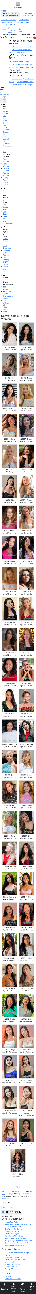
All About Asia (9, 1262)
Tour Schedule (24, 20)
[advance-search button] (21, 14)
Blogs (29, 85)
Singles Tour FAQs (11, 1222)
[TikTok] (20, 1211)
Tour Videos (17, 79)
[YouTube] (13, 1211)
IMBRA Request (24, 67)
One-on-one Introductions (22, 50)
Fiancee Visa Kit (6, 269)
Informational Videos (25, 82)
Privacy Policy (9, 1276)
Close (30, 37)
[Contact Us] (8, 1207)
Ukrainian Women (10, 35)
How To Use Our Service (13, 1229)
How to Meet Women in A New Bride (18, 1224)
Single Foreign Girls (12, 1231)
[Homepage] (13, 30)
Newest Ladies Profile (9, 22)
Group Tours (17, 47)
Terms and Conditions (13, 1279)
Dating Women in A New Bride (15, 1238)
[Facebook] (3, 1211)
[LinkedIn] (16, 1211)
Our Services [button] (11, 20)
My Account (29, 29)
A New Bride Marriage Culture (15, 1260)
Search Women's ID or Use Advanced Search (10, 14)
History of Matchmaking (13, 1269)
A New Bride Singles (12, 1234)
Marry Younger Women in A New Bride (19, 1240)
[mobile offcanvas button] (4, 30)
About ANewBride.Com (13, 1227)
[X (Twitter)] (6, 1211)
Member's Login (7, 24)
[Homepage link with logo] (18, 1186)
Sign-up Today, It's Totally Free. (28, 14)
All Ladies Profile (23, 22)
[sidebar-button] (18, 4)
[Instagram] (10, 1211)
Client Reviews (18, 85)
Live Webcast (6, 302)
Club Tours (29, 47)
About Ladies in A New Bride (18, 1245)
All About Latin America (13, 1264)
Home (3, 20)
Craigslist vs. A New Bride (14, 1236)
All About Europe (11, 1266)
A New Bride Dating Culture (14, 1257)
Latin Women (25, 35)
